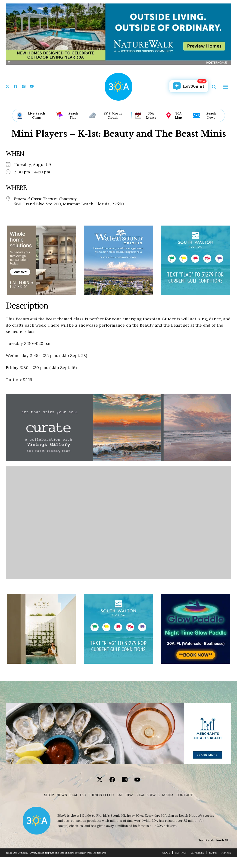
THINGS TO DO (101, 795)
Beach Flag (73, 115)
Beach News (211, 115)
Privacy (226, 852)
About (166, 852)
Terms (213, 852)
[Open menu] (225, 86)
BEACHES (77, 795)
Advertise (197, 852)
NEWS (61, 795)
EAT (119, 795)
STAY (129, 795)
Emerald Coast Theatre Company (45, 198)
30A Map (178, 115)
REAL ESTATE (148, 795)
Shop (49, 795)
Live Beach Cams (36, 115)
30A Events (151, 115)
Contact (184, 795)
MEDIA (167, 795)
